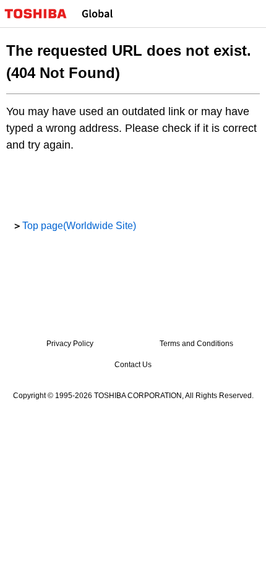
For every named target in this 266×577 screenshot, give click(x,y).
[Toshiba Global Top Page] (41, 13)
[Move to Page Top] (242, 559)
